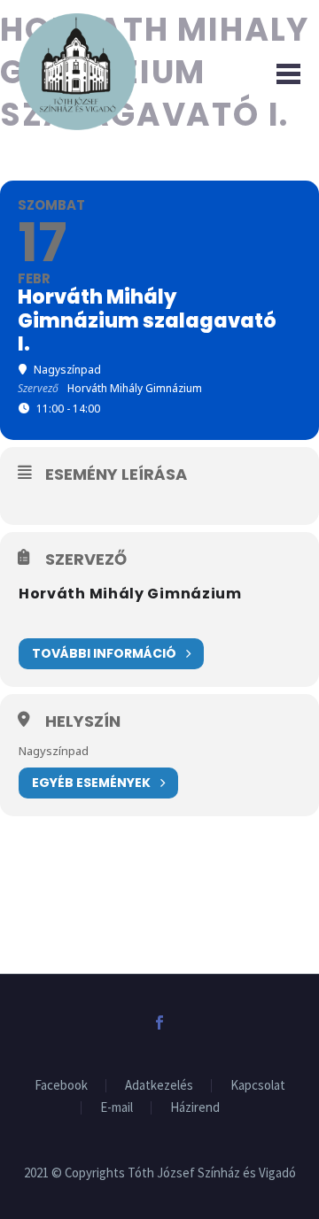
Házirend (195, 1108)
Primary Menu (284, 72)
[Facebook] (159, 1022)
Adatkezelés (159, 1085)
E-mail (116, 1108)
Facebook (61, 1085)
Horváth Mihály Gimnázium (130, 593)
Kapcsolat (257, 1085)
